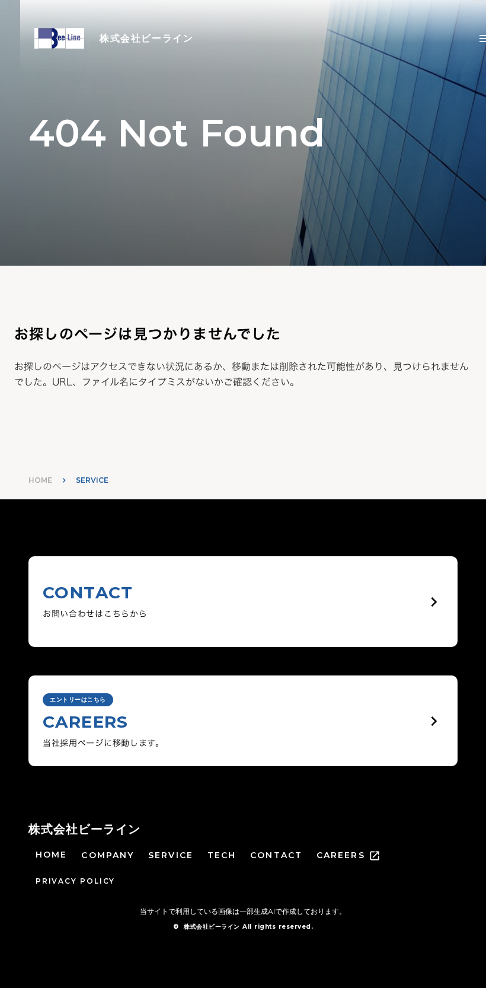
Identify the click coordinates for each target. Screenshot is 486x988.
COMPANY (107, 855)
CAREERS (340, 855)
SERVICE (170, 855)
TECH (221, 855)
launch (375, 856)
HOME (40, 480)
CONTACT (276, 855)
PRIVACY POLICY (75, 881)
